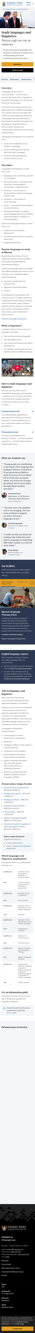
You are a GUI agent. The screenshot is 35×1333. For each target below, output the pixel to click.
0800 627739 (16, 1252)
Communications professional (16, 787)
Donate (4, 1275)
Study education (10, 1062)
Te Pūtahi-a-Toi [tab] (22, 582)
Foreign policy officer (12, 794)
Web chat (5, 1261)
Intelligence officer (11, 800)
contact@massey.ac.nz (15, 1249)
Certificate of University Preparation (17, 679)
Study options (14, 79)
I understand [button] (17, 1329)
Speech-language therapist (15, 818)
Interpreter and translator (14, 806)
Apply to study (17, 70)
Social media (6, 1264)
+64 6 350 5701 (23, 1254)
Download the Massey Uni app (12, 1272)
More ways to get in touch (11, 1268)
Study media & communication (10, 1151)
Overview (5, 79)
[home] (13, 4)
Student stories (26, 79)
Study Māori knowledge (14, 1193)
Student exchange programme (14, 319)
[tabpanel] (17, 613)
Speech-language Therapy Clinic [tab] (7, 583)
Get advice (17, 64)
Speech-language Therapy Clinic (14, 639)
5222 (7, 1257)
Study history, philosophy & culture (15, 1107)
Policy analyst (9, 812)
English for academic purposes (21, 668)
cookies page (19, 1324)
